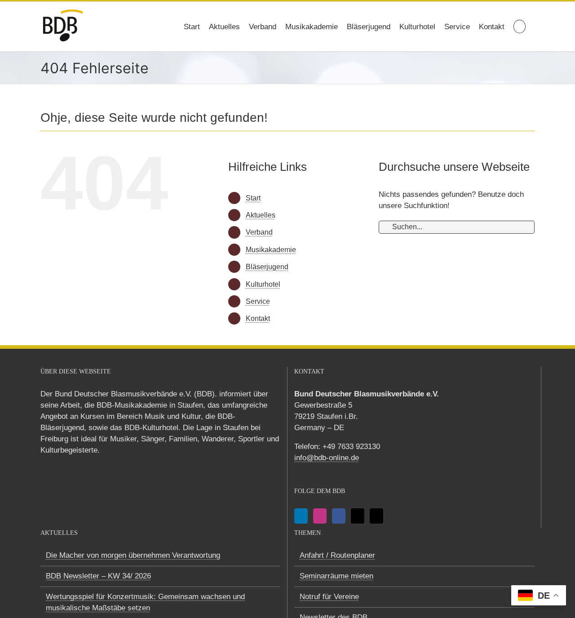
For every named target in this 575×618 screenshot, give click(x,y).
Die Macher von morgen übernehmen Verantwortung (133, 555)
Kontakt (258, 318)
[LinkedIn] (301, 516)
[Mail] (357, 516)
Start (253, 198)
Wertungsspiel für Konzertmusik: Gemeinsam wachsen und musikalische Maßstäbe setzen (145, 602)
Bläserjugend (267, 267)
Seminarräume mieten (336, 576)
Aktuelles (260, 215)
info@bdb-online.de (326, 457)
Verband (259, 232)
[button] (519, 26)
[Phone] (376, 516)
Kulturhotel (263, 284)
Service (258, 301)
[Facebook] (338, 516)
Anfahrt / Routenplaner (337, 555)
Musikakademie (271, 249)
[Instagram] (320, 516)
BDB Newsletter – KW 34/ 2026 (98, 576)
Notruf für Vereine (329, 596)
